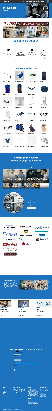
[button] (45, 1)
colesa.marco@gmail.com (43, 394)
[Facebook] (47, 1)
